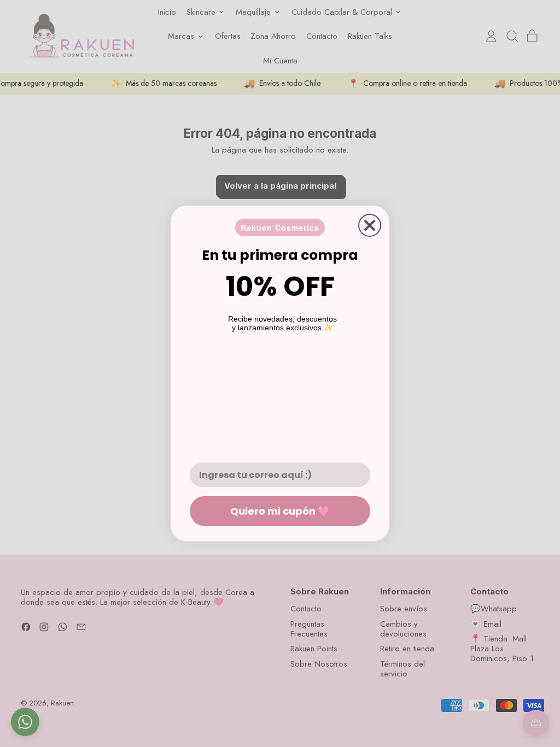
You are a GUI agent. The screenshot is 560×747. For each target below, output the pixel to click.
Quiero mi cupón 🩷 (280, 511)
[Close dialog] (370, 225)
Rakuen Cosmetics (280, 227)
